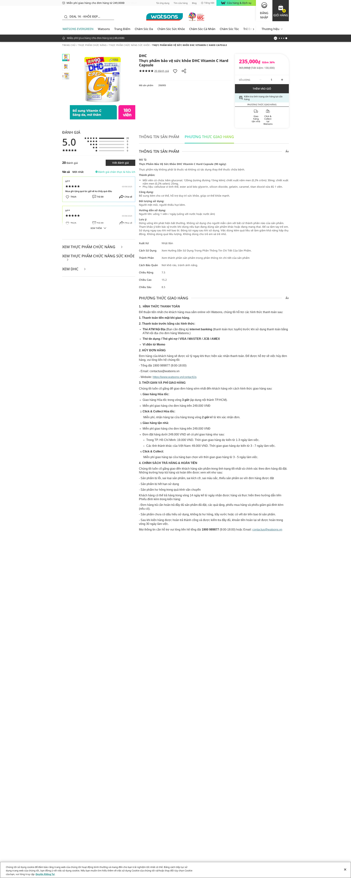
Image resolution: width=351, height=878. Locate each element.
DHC (143, 55)
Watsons (104, 29)
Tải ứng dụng (162, 3)
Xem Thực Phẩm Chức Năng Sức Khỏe (98, 256)
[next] (253, 29)
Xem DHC (70, 269)
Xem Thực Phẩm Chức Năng (89, 247)
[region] (175, 870)
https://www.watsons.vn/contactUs (175, 377)
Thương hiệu (270, 29)
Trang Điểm (122, 29)
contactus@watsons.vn (267, 529)
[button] (280, 10)
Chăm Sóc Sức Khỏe (171, 29)
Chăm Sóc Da (144, 29)
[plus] (282, 80)
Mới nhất (78, 172)
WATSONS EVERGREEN (78, 29)
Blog (194, 3)
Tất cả (66, 172)
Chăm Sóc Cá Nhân (202, 29)
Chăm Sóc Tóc (229, 29)
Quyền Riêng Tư (45, 874)
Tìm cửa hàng (181, 3)
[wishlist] (175, 71)
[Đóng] (345, 869)
